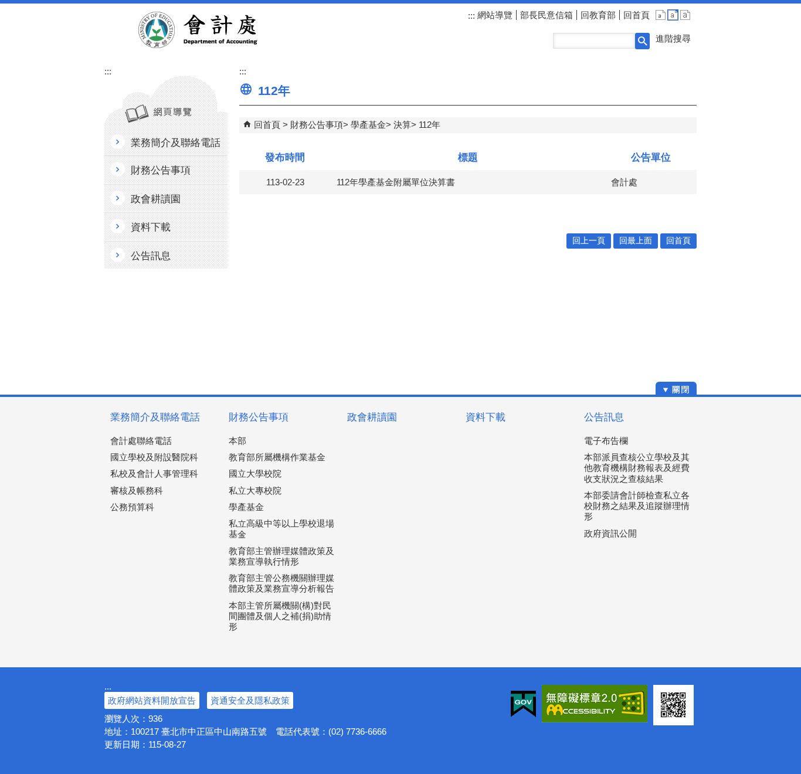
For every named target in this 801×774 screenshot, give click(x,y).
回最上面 (635, 240)
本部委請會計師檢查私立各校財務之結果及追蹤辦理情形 (637, 505)
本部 (237, 441)
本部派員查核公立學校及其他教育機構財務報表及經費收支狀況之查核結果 (637, 467)
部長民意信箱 (546, 15)
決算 (402, 125)
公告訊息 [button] (151, 256)
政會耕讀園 (372, 417)
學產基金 (368, 125)
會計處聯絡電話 (141, 441)
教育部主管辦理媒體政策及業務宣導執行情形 (281, 556)
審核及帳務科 (136, 490)
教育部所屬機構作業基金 (277, 457)
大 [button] (685, 15)
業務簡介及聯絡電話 (155, 417)
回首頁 (636, 15)
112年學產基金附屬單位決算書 (396, 182)
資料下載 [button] (151, 227)
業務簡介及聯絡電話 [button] (175, 142)
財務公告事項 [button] (161, 170)
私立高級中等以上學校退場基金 (281, 528)
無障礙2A (594, 703)
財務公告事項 (316, 125)
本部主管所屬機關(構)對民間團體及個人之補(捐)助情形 (280, 616)
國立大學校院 (255, 473)
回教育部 (598, 15)
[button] (642, 41)
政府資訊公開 (610, 533)
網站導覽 (493, 15)
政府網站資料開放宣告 (152, 700)
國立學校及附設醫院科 (154, 457)
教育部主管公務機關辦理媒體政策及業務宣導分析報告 (281, 583)
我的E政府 (523, 703)
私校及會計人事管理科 (154, 473)
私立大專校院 (255, 490)
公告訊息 (604, 417)
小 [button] (661, 15)
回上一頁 (588, 240)
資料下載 (485, 417)
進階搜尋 (673, 38)
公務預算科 (132, 507)
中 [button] (672, 15)
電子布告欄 (606, 441)
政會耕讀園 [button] (156, 199)
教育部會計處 (212, 30)
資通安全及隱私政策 (250, 700)
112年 (429, 125)
